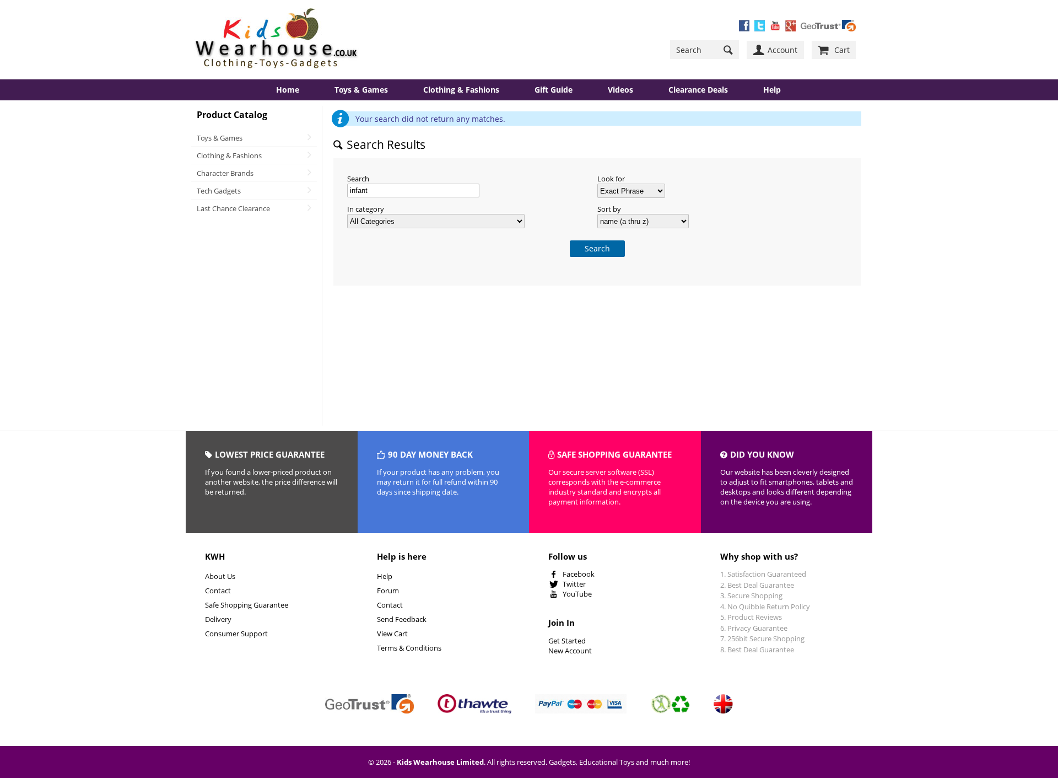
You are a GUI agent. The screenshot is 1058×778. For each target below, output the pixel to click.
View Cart (392, 634)
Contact (218, 590)
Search (358, 179)
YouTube (577, 594)
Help (384, 576)
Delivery (218, 619)
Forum (388, 590)
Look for (611, 179)
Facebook (579, 574)
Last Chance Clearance (233, 208)
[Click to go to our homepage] (276, 39)
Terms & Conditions (409, 648)
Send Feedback (402, 619)
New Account (570, 651)
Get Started (567, 641)
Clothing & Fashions (461, 89)
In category (365, 209)
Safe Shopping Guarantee (246, 605)
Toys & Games (361, 89)
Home (287, 89)
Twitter (574, 584)
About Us (220, 576)
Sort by (609, 209)
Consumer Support (236, 634)
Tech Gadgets (219, 191)
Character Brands (225, 173)
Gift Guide (554, 89)
